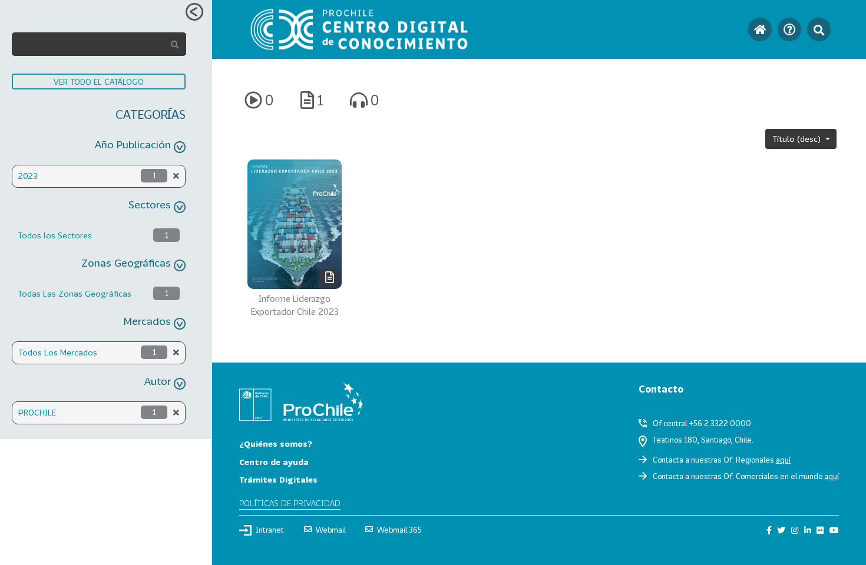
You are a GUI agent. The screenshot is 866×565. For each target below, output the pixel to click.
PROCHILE (37, 412)
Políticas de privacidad (290, 503)
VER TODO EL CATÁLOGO (99, 82)
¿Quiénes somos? (275, 443)
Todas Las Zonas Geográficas (74, 293)
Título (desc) (797, 139)
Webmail (331, 529)
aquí (783, 459)
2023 (28, 176)
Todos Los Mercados (57, 352)
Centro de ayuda (274, 462)
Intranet (270, 529)
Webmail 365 (399, 529)
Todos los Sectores (55, 235)
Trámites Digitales (278, 479)
